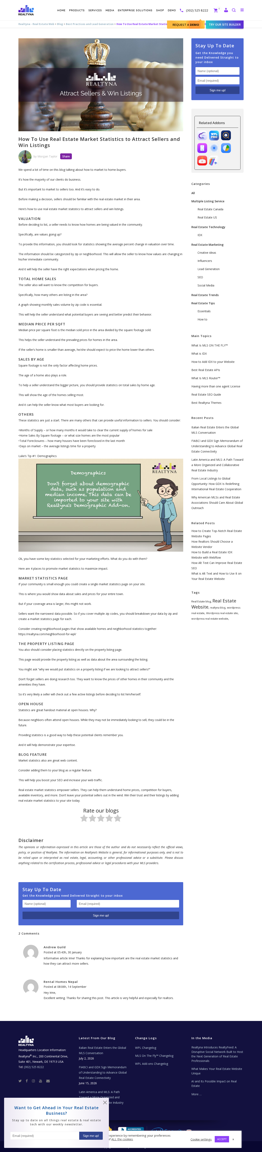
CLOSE (105, 1103)
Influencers (205, 261)
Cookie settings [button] (201, 1139)
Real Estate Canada (210, 209)
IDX (200, 235)
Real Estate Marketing (207, 245)
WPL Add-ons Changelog (151, 1064)
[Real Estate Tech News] (48, 1081)
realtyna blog (217, 607)
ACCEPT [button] (222, 1139)
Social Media (206, 285)
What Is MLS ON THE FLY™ (209, 345)
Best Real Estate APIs (205, 370)
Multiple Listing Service (207, 201)
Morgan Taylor (47, 156)
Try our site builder (225, 24)
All (193, 193)
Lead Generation (209, 269)
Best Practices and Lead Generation (90, 24)
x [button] (233, 1139)
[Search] (233, 10)
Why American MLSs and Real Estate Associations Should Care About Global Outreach (217, 502)
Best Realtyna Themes (206, 403)
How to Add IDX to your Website (213, 362)
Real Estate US (207, 217)
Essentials (204, 311)
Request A (186, 25)
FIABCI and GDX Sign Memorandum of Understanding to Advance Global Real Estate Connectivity (217, 446)
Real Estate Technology (208, 227)
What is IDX (199, 353)
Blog (60, 24)
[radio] (84, 819)
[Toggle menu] (241, 9)
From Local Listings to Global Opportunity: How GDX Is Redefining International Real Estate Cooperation (216, 483)
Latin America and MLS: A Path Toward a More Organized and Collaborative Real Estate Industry (217, 465)
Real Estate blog (201, 601)
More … (196, 1094)
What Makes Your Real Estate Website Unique (216, 1071)
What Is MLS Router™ (205, 378)
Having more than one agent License (215, 386)
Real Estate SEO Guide (206, 394)
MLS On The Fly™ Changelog (154, 1056)
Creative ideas (207, 253)
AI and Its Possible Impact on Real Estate (214, 1083)
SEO (200, 277)
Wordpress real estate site (222, 613)
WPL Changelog (145, 1048)
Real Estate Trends (205, 295)
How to (202, 319)
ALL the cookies (122, 1139)
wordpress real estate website (209, 618)
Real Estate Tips (203, 303)
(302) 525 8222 (197, 10)
